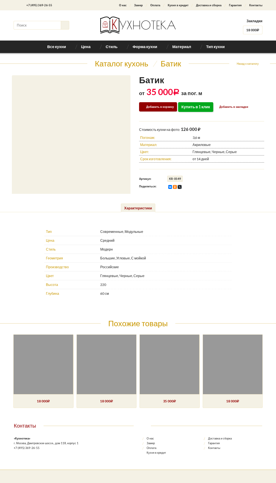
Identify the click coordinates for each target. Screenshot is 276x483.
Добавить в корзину (160, 106)
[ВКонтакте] (170, 187)
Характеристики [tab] (138, 208)
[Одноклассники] (175, 187)
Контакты (255, 5)
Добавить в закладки (233, 106)
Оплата (155, 5)
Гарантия (235, 5)
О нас (123, 5)
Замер (138, 5)
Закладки (254, 21)
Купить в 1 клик (195, 106)
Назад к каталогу (248, 63)
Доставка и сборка (208, 5)
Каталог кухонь (121, 63)
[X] (180, 187)
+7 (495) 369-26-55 (39, 5)
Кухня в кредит (178, 5)
